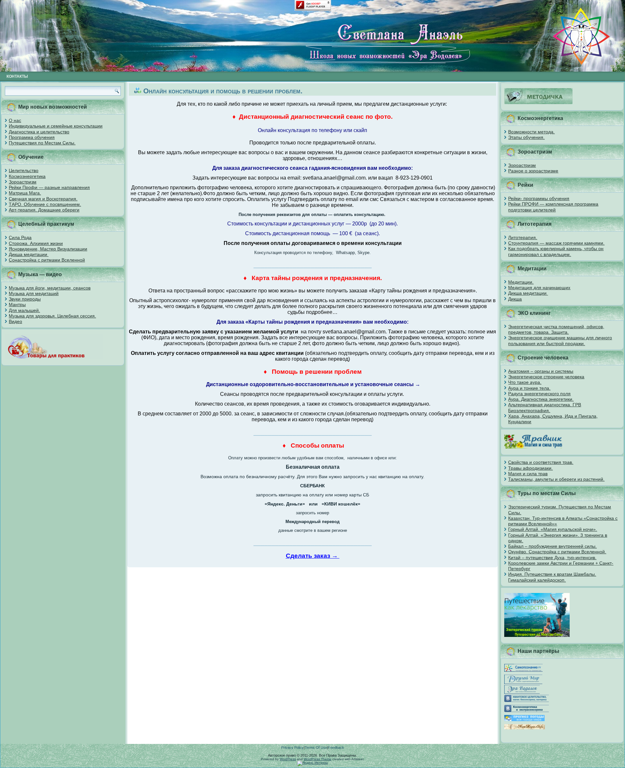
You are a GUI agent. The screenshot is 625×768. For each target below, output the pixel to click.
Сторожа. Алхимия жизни (36, 243)
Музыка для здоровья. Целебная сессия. (52, 315)
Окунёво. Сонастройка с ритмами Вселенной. (557, 551)
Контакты (17, 76)
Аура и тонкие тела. (529, 388)
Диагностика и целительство (39, 131)
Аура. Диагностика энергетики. (541, 399)
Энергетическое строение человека (546, 376)
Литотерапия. (522, 237)
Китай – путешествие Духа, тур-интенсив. (552, 557)
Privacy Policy (292, 747)
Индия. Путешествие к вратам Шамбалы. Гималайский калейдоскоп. (552, 577)
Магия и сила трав (528, 473)
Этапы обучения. (526, 137)
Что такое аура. (524, 382)
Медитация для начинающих (539, 287)
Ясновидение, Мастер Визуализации (48, 248)
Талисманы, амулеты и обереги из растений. (556, 479)
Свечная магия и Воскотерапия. (43, 198)
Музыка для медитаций (34, 293)
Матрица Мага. (25, 192)
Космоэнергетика (27, 176)
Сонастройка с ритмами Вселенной (47, 260)
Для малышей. (24, 310)
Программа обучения (32, 137)
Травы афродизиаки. (530, 468)
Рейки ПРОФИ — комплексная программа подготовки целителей (553, 206)
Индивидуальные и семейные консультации (56, 125)
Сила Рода (20, 237)
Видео (15, 321)
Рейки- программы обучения (538, 198)
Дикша (515, 299)
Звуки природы (25, 299)
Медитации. (521, 282)
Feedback (336, 747)
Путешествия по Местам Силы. (42, 142)
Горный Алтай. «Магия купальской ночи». (552, 529)
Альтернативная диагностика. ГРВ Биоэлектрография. (544, 407)
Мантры (17, 304)
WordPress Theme (317, 759)
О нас (15, 120)
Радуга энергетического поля (539, 393)
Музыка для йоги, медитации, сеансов (49, 287)
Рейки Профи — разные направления (49, 187)
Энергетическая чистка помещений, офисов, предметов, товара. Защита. (556, 329)
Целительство (23, 170)
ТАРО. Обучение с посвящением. (45, 204)
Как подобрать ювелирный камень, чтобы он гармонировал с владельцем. (556, 251)
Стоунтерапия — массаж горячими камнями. (556, 243)
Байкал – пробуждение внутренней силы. (552, 546)
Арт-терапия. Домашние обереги (44, 209)
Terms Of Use (316, 747)
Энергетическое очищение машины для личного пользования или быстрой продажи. (560, 340)
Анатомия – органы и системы (540, 371)
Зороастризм (22, 181)
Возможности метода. (531, 131)
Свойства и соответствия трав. (540, 462)
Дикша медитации (29, 254)
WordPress (288, 759)
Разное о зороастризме (533, 170)
